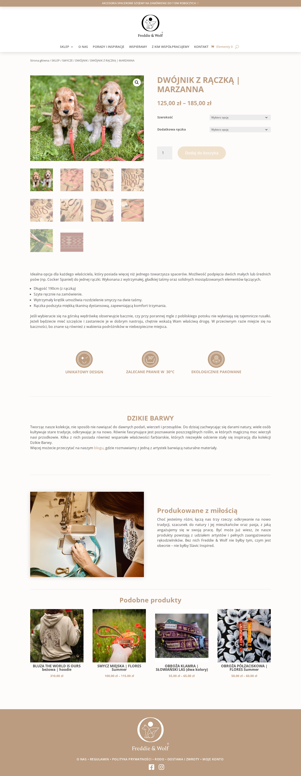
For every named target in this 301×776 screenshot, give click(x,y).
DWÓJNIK (81, 60)
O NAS (83, 47)
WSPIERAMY (138, 47)
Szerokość (165, 117)
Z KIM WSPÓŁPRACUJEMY (170, 47)
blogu (99, 447)
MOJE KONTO (214, 759)
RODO (159, 759)
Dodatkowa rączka (171, 129)
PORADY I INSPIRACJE (108, 47)
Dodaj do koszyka (201, 152)
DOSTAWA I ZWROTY (183, 759)
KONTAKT (202, 47)
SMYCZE (67, 60)
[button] (137, 82)
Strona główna (39, 60)
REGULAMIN (99, 759)
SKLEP (64, 47)
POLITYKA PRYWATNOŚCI (132, 759)
